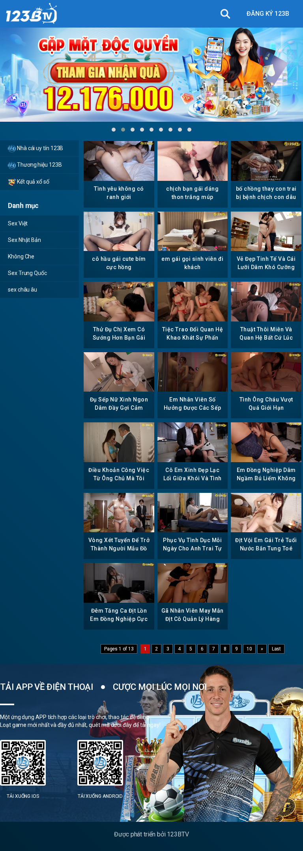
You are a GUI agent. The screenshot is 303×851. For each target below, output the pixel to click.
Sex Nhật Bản (24, 240)
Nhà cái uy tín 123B (39, 148)
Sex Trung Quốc (27, 273)
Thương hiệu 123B (39, 165)
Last (276, 649)
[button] (113, 130)
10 (249, 649)
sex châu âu (22, 289)
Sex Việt (18, 223)
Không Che (21, 256)
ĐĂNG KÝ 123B (268, 13)
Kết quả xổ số (32, 181)
